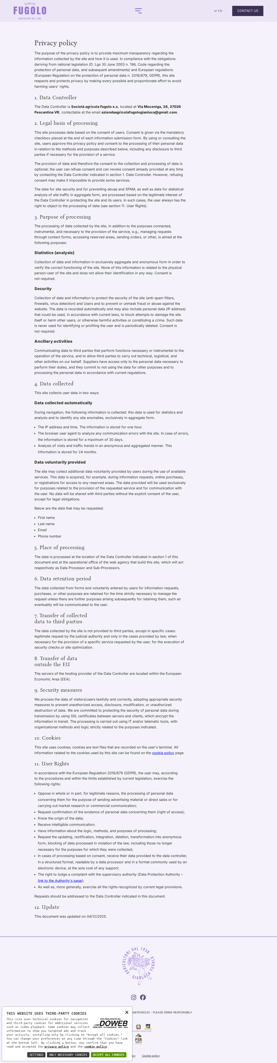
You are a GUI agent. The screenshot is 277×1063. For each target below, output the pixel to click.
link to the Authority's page (60, 880)
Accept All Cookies (108, 1055)
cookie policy (163, 753)
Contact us (247, 11)
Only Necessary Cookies (68, 1055)
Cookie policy (151, 1055)
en (219, 11)
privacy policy (57, 1046)
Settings (36, 1055)
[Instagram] (133, 998)
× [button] (127, 1012)
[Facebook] (143, 998)
